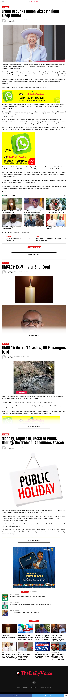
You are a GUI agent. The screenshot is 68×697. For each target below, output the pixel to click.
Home (19, 687)
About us (26, 687)
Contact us (34, 687)
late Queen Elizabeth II (21, 232)
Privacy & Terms (45, 687)
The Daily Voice (12, 21)
